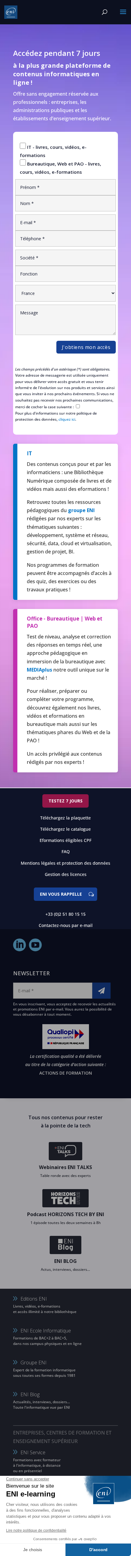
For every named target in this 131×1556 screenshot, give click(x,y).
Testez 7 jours (65, 801)
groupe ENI (81, 510)
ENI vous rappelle (61, 894)
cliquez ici (66, 419)
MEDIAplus (39, 669)
